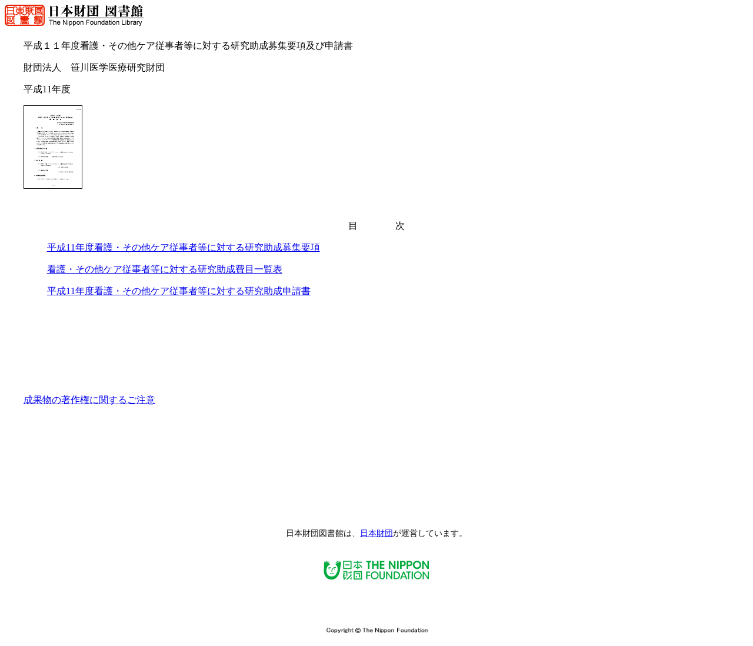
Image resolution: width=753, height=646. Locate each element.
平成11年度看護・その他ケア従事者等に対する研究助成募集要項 (183, 247)
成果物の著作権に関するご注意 (89, 400)
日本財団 (376, 533)
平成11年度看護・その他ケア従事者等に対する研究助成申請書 (179, 291)
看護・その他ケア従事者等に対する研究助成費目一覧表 (164, 269)
